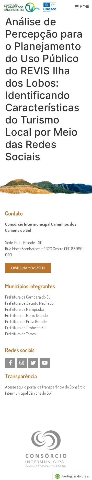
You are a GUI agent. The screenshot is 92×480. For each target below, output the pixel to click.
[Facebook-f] (10, 363)
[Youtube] (45, 363)
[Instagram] (22, 363)
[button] (28, 268)
